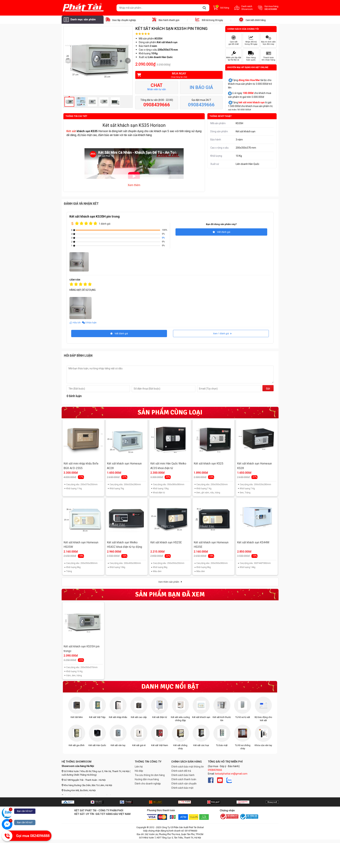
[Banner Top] (68, 802)
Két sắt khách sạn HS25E (166, 542)
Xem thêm (134, 185)
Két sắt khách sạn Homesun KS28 (254, 466)
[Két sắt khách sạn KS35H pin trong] (83, 622)
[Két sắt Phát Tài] (88, 8)
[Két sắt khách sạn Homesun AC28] (126, 440)
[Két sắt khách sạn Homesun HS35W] (83, 518)
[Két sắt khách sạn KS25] (213, 440)
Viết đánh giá (223, 232)
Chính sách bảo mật (182, 787)
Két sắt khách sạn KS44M (253, 542)
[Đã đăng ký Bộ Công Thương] (229, 816)
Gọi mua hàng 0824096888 (271, 7)
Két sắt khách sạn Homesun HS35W (81, 545)
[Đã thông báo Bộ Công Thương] (248, 816)
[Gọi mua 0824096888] (7, 836)
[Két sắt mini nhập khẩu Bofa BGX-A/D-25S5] (83, 440)
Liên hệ (139, 766)
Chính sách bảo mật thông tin (187, 766)
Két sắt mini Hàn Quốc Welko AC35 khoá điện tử (168, 466)
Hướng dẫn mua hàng (147, 779)
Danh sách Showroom (247, 7)
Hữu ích (76, 322)
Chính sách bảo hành (182, 775)
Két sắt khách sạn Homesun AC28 (124, 466)
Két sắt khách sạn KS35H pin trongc (82, 649)
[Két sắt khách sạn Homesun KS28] (256, 440)
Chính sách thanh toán (183, 779)
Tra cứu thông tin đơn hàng (150, 775)
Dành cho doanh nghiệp (148, 783)
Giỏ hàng (223, 7)
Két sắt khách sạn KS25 (208, 463)
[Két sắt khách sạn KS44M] (256, 518)
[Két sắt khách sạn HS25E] (170, 518)
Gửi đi (268, 389)
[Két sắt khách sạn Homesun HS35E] (213, 518)
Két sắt (71, 131)
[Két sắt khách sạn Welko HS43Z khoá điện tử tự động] (126, 518)
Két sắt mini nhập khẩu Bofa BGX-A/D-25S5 (81, 466)
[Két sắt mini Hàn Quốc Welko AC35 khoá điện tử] (170, 440)
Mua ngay (179, 75)
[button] (128, 60)
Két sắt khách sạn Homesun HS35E (211, 545)
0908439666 (215, 770)
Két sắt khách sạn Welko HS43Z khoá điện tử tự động (124, 545)
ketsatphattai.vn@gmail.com (231, 773)
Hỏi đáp (139, 770)
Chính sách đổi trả (181, 770)
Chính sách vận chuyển (184, 783)
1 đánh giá (104, 223)
